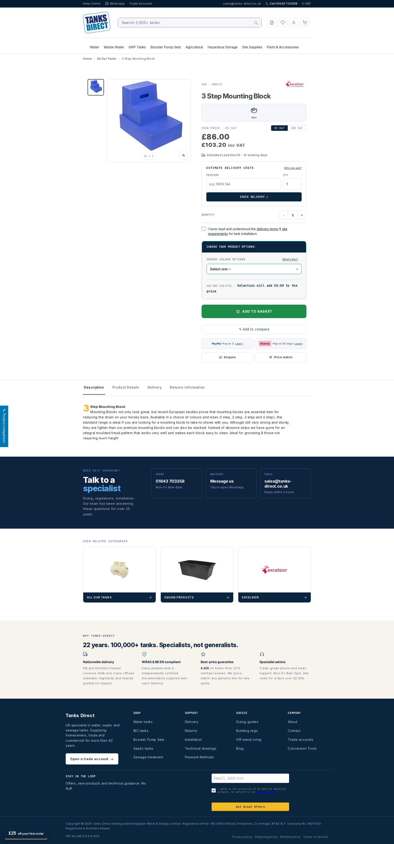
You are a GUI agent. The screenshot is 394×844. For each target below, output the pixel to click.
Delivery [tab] (155, 387)
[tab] (96, 87)
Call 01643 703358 (284, 3)
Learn (239, 343)
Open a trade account (92, 759)
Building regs (247, 731)
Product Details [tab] (125, 387)
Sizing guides (247, 722)
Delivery (192, 722)
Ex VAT (279, 128)
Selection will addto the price (252, 288)
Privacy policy (242, 837)
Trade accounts (300, 739)
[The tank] (290, 259)
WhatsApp (117, 3)
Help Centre (92, 3)
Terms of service (315, 837)
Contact (294, 731)
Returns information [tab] (187, 387)
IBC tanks (140, 731)
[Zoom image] (183, 155)
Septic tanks (143, 748)
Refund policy (290, 837)
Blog (240, 748)
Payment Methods (199, 757)
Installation (193, 739)
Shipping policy (266, 837)
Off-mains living (249, 739)
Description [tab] (94, 387)
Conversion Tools (302, 748)
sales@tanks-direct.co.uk (242, 3)
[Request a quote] (271, 22)
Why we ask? (293, 168)
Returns (191, 731)
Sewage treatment (148, 757)
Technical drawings (201, 748)
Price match (283, 357)
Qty (285, 175)
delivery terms (267, 229)
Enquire (230, 357)
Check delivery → (254, 197)
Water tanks (143, 722)
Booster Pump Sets (148, 739)
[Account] (293, 22)
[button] (304, 22)
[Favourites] (282, 22)
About (292, 722)
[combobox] (190, 23)
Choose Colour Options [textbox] (254, 259)
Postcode (212, 175)
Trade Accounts (140, 3)
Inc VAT (297, 128)
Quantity (208, 214)
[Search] (256, 23)
